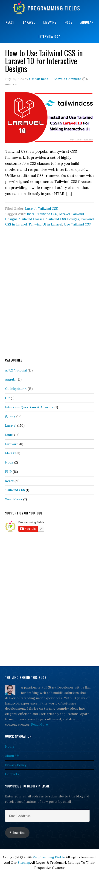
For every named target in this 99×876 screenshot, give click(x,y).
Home (9, 746)
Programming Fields (49, 7)
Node (9, 462)
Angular (11, 379)
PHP (8, 472)
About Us (12, 756)
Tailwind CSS (48, 208)
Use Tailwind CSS (77, 224)
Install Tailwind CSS (42, 214)
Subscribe (17, 833)
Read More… (40, 724)
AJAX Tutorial (16, 370)
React (9, 481)
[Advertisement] (49, 299)
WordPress (13, 499)
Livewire (11, 444)
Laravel (30, 208)
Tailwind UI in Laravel (45, 224)
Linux (9, 435)
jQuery (10, 416)
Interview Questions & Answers (29, 407)
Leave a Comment (67, 79)
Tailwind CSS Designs (62, 219)
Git (7, 398)
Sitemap (24, 862)
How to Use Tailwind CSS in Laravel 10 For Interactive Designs (44, 60)
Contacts (12, 774)
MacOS (10, 453)
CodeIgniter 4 (16, 389)
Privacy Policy (15, 765)
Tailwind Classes (31, 219)
